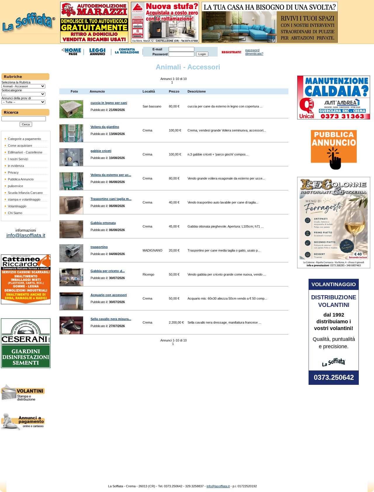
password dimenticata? (254, 51)
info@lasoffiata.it (218, 486)
